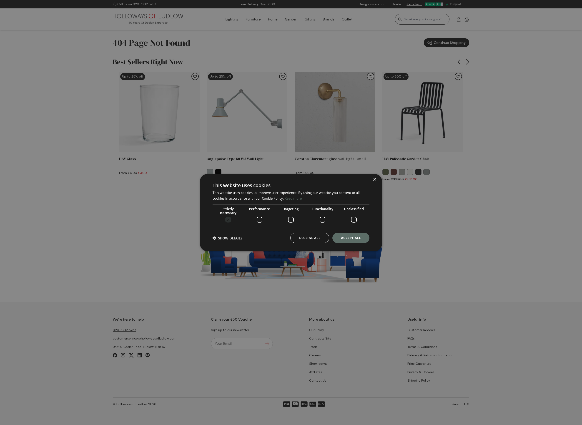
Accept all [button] (351, 238)
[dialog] (291, 212)
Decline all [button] (309, 238)
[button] (227, 237)
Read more (293, 198)
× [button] (374, 179)
